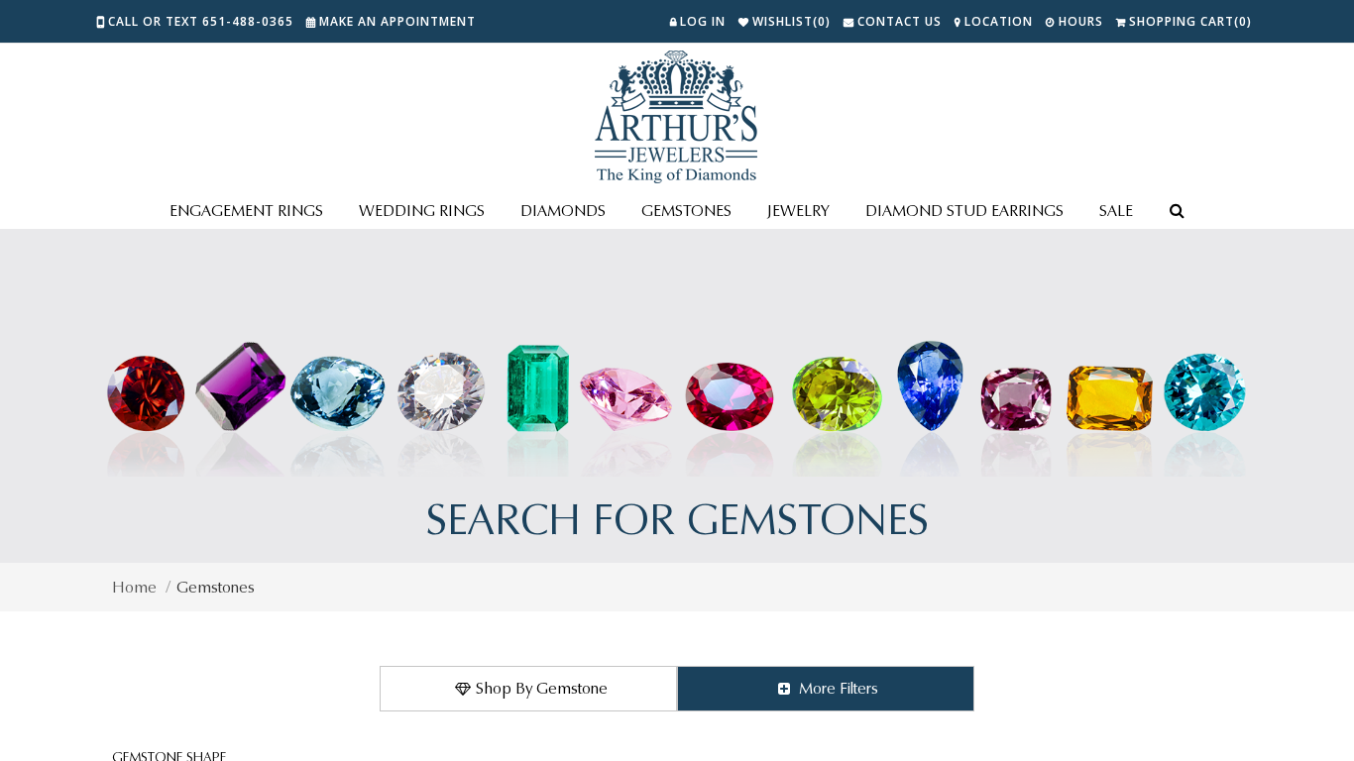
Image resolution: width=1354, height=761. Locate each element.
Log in (703, 21)
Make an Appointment (397, 21)
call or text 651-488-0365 (200, 21)
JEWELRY (798, 210)
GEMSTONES (686, 210)
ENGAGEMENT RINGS (246, 210)
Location (998, 21)
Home (134, 587)
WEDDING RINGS (422, 210)
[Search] (1177, 212)
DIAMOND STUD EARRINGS (964, 210)
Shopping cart (1190, 21)
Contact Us (899, 21)
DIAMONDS (563, 210)
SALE (1116, 210)
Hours (1081, 21)
